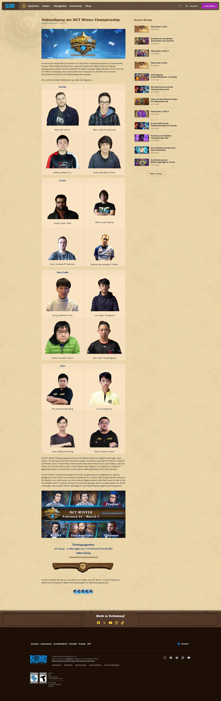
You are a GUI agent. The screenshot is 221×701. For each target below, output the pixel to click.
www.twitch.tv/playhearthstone (83, 557)
